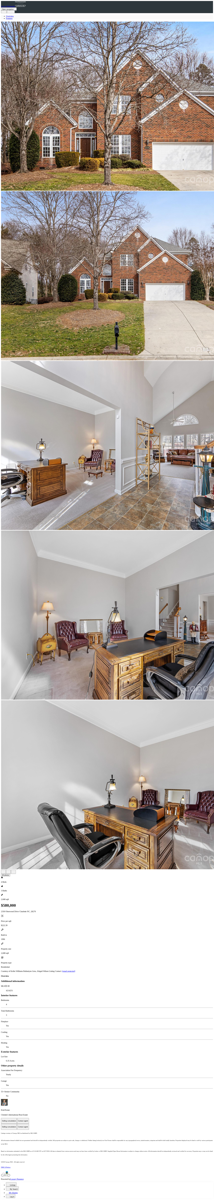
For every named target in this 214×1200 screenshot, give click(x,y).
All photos (5, 875)
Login (4, 12)
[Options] (3, 872)
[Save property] (8, 872)
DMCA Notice (6, 1167)
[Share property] (13, 872)
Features (9, 18)
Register (11, 12)
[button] (107, 106)
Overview (10, 16)
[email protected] (68, 971)
